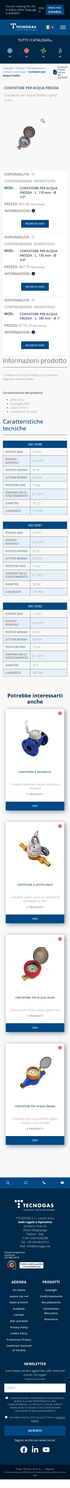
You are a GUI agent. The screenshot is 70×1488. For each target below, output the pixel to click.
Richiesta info (35, 223)
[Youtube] (46, 1449)
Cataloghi (51, 1290)
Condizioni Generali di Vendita (19, 1348)
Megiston (50, 1468)
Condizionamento (51, 1296)
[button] (50, 27)
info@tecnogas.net (38, 1246)
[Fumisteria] (60, 51)
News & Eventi (19, 1302)
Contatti (19, 1314)
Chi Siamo (19, 1290)
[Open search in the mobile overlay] (7, 1182)
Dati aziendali (19, 1321)
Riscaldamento (36, 68)
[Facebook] (23, 1449)
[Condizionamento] (10, 51)
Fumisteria (51, 1319)
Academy (19, 1308)
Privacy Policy (19, 1327)
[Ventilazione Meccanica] (43, 51)
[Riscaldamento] (26, 51)
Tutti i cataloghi (34, 40)
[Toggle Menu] (63, 27)
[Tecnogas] (34, 1214)
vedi (35, 806)
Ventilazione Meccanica (51, 1311)
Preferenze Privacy (19, 1339)
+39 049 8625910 (37, 1242)
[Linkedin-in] (35, 1449)
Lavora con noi (19, 1296)
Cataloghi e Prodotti (14, 68)
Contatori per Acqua (14, 71)
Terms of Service (60, 1472)
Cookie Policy (18, 1333)
